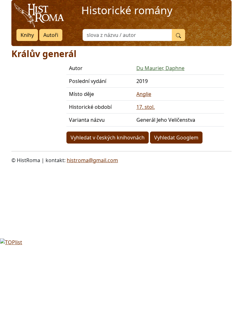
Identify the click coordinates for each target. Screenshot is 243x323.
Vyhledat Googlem (176, 137)
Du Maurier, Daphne (160, 68)
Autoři (50, 35)
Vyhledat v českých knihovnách (108, 137)
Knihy (27, 35)
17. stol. (145, 106)
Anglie (143, 94)
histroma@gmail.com (92, 160)
